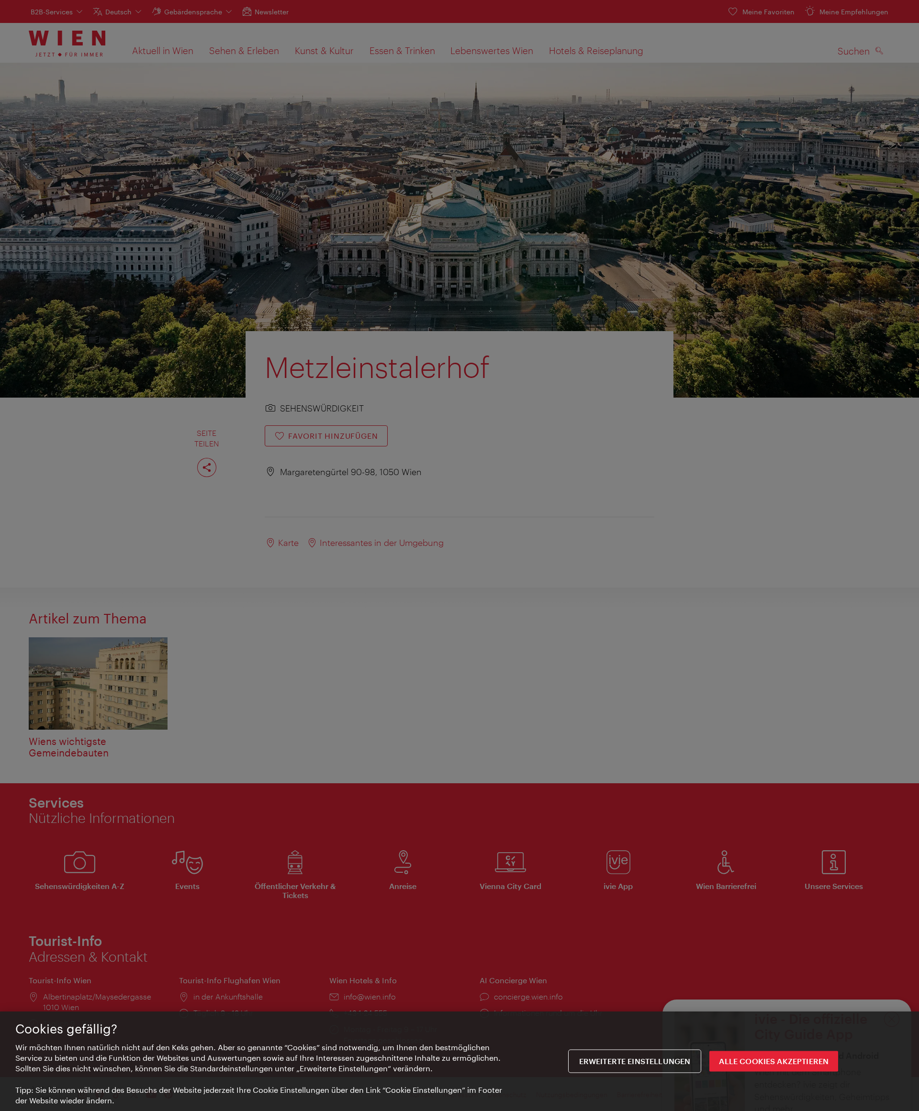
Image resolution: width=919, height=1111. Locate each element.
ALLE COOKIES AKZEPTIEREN (774, 1061)
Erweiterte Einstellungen (635, 1061)
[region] (459, 1061)
